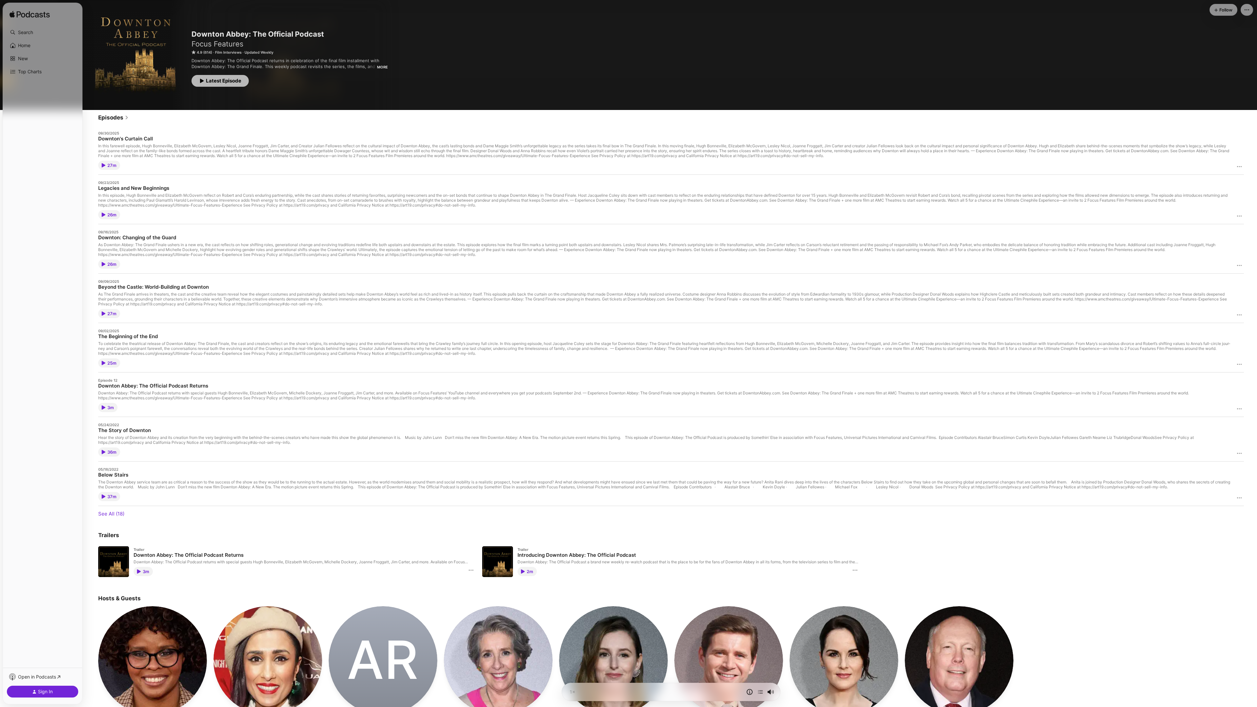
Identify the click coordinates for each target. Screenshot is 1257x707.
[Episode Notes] (750, 692)
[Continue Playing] (760, 692)
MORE (382, 67)
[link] (113, 117)
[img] (29, 14)
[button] (42, 32)
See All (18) (111, 514)
